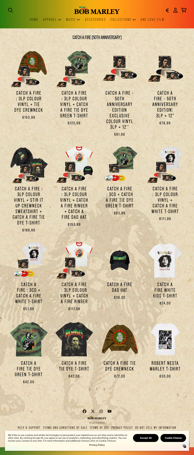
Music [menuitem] (71, 19)
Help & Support (29, 427)
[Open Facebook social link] (84, 411)
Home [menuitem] (34, 19)
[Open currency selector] (167, 10)
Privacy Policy (122, 427)
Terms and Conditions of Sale (65, 427)
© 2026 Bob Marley (97, 422)
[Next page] (104, 389)
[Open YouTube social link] (109, 411)
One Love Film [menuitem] (152, 19)
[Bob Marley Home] (97, 10)
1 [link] (90, 389)
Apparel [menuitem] (50, 19)
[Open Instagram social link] (101, 411)
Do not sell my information (155, 427)
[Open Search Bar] (10, 10)
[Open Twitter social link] (93, 411)
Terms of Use (99, 427)
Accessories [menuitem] (95, 19)
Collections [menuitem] (120, 19)
